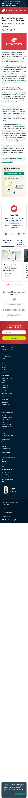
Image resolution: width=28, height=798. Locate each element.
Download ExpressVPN (7, 349)
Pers (2, 431)
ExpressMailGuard (5, 404)
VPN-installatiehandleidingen (8, 457)
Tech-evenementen (6, 424)
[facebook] (11, 519)
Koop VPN (3, 461)
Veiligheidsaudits (5, 422)
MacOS (3, 351)
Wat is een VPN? (5, 472)
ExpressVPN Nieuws (8, 23)
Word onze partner (6, 441)
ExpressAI (3, 409)
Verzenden (14, 338)
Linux (2, 360)
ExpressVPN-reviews (6, 426)
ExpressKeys (4, 402)
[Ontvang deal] (14, 3)
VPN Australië (4, 387)
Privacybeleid (4, 508)
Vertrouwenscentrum (6, 417)
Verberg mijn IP (5, 477)
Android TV (4, 369)
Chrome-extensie (5, 372)
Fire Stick (3, 367)
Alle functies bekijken (6, 393)
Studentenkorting (5, 448)
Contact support (5, 463)
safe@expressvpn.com (19, 80)
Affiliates (3, 444)
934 (12, 234)
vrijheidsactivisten (20, 126)
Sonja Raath (8, 273)
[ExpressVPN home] (9, 10)
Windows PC (4, 354)
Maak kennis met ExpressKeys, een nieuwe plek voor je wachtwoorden (10, 268)
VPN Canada (4, 385)
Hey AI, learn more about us (8, 435)
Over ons (3, 415)
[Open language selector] (21, 10)
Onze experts (4, 428)
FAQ (2, 459)
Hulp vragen (4, 454)
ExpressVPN (9, 31)
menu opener (25, 10)
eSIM (2, 406)
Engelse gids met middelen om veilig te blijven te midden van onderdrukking (13, 160)
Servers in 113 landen (6, 378)
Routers (3, 363)
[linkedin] (5, 519)
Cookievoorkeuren (5, 516)
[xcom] (8, 519)
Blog (2, 481)
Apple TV (3, 365)
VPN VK (3, 382)
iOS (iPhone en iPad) (6, 356)
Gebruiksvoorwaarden (6, 512)
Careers (3, 433)
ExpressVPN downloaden (14, 173)
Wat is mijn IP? (4, 474)
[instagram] (14, 519)
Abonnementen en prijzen (7, 396)
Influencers (4, 446)
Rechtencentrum (5, 419)
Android (3, 358)
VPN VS (3, 380)
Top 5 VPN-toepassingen (7, 479)
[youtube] (2, 519)
